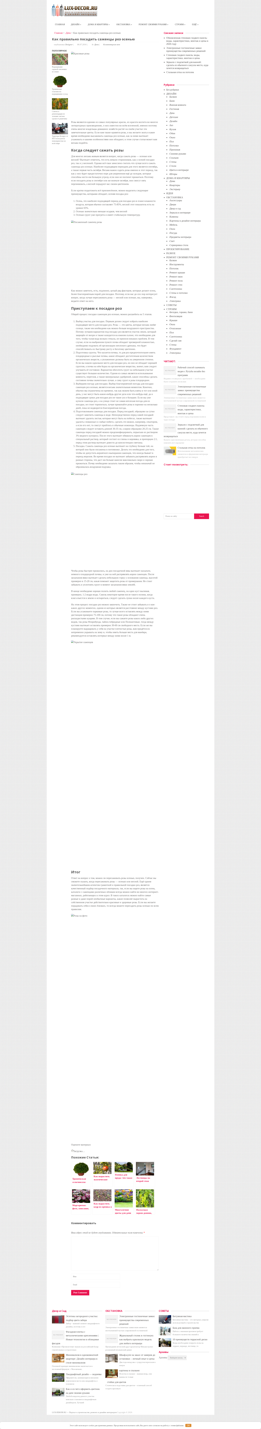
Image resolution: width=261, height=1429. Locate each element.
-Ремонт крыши (177, 272)
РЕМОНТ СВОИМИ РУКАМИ (153, 24)
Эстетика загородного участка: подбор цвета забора (82, 1318)
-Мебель (173, 225)
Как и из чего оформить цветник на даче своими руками (83, 1391)
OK (188, 1425)
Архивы (163, 1357)
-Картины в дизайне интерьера (185, 220)
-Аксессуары (175, 200)
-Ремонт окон (176, 276)
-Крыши (173, 320)
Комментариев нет (111, 44)
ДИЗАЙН (76, 24)
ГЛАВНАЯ (60, 24)
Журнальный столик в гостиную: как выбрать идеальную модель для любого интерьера (136, 1339)
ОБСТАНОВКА (124, 24)
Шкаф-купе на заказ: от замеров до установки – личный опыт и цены (137, 1357)
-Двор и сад (175, 208)
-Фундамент (175, 348)
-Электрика (175, 301)
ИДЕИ (169, 193)
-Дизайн (173, 121)
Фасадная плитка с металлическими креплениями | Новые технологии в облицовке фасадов (75, 1337)
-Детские (173, 117)
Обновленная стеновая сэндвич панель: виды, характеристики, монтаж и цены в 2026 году (187, 41)
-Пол (171, 141)
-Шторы (173, 174)
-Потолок (174, 268)
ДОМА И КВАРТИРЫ (99, 24)
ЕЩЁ (195, 24)
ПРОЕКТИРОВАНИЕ (177, 249)
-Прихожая (174, 149)
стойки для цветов (116, 1382)
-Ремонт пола (176, 280)
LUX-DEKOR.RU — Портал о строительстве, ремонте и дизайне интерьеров (84, 1412)
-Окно (172, 137)
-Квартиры (174, 185)
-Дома (172, 181)
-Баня (171, 101)
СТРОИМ (180, 24)
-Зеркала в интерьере (179, 212)
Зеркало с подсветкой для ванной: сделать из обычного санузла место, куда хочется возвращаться (187, 65)
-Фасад (172, 297)
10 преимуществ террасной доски (190, 1339)
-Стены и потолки (178, 293)
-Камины (173, 216)
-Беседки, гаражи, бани (181, 312)
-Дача (68, 33)
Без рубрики (172, 89)
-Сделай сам (175, 340)
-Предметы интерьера (180, 237)
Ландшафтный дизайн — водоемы (84, 1374)
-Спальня (173, 158)
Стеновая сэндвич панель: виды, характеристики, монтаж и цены (191, 409)
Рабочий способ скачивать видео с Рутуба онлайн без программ (191, 371)
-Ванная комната (177, 105)
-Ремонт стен (175, 284)
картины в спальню (129, 1370)
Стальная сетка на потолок (180, 72)
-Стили (172, 166)
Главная (58, 33)
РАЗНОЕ (171, 253)
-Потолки (174, 145)
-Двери (172, 204)
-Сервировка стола (178, 245)
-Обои (172, 133)
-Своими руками (177, 153)
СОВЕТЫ (171, 305)
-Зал (171, 125)
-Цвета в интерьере (179, 170)
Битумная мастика (182, 1316)
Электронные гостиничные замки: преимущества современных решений (192, 390)
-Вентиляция (175, 316)
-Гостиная (174, 109)
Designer (69, 44)
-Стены (172, 162)
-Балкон (173, 96)
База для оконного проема (186, 1328)
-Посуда (173, 233)
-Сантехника (175, 289)
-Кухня (172, 129)
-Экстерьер (174, 189)
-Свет (172, 241)
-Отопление (175, 328)
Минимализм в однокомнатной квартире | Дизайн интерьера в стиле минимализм (82, 1359)
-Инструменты (176, 264)
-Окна (172, 229)
